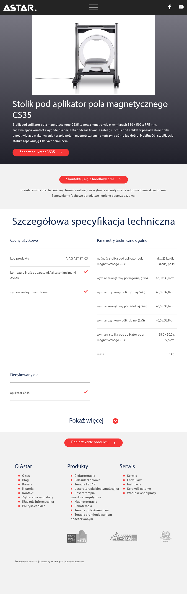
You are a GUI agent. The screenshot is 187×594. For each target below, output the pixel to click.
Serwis (132, 476)
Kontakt (28, 493)
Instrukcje (134, 484)
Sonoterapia (83, 506)
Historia (28, 489)
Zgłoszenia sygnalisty (37, 497)
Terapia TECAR (85, 484)
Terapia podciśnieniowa (92, 510)
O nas (26, 476)
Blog (25, 480)
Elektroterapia (85, 476)
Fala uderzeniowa (87, 480)
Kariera (27, 484)
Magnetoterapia (86, 502)
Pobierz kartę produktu (90, 442)
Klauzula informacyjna (38, 502)
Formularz (134, 480)
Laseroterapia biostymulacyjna (97, 489)
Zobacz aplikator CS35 (37, 152)
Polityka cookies (33, 506)
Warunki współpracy (141, 493)
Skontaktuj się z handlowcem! (90, 179)
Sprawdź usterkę (139, 489)
